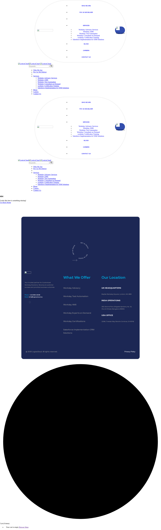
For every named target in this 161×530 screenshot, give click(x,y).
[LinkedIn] (30, 302)
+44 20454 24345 (34, 295)
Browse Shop (23, 527)
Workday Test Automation (75, 296)
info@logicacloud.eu (36, 297)
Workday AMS (69, 304)
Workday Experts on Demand (77, 313)
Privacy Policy (129, 352)
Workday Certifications (74, 321)
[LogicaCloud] (23, 64)
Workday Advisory (71, 288)
